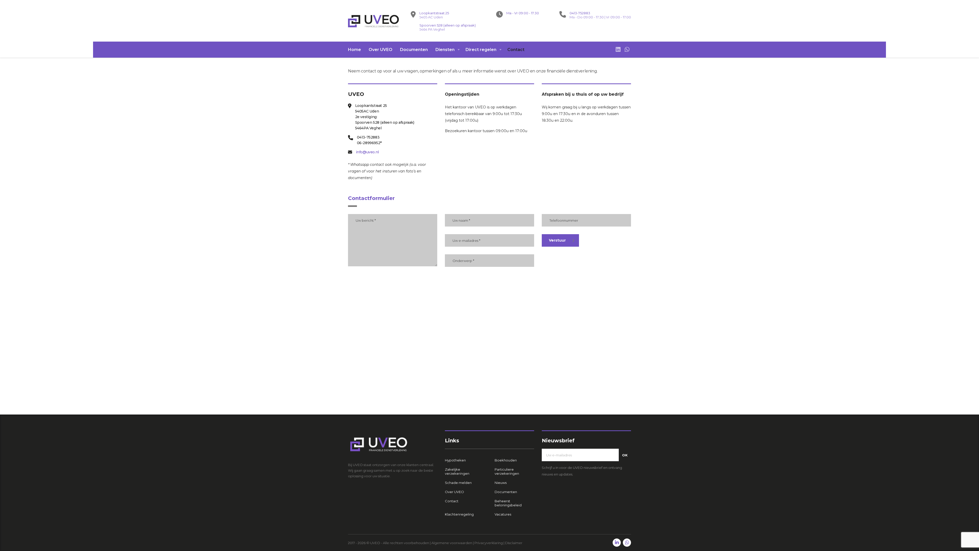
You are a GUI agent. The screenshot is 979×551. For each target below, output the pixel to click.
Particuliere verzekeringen (507, 471)
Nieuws (501, 483)
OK (625, 455)
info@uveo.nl (367, 152)
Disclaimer (513, 543)
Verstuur (557, 240)
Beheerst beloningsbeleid (508, 503)
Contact (515, 49)
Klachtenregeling (459, 514)
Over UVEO (380, 49)
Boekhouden (506, 460)
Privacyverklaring (488, 543)
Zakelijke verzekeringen (457, 471)
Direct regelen (481, 49)
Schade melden (458, 483)
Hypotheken (455, 460)
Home (354, 49)
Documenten (414, 49)
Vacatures (503, 514)
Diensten (445, 49)
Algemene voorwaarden (451, 543)
